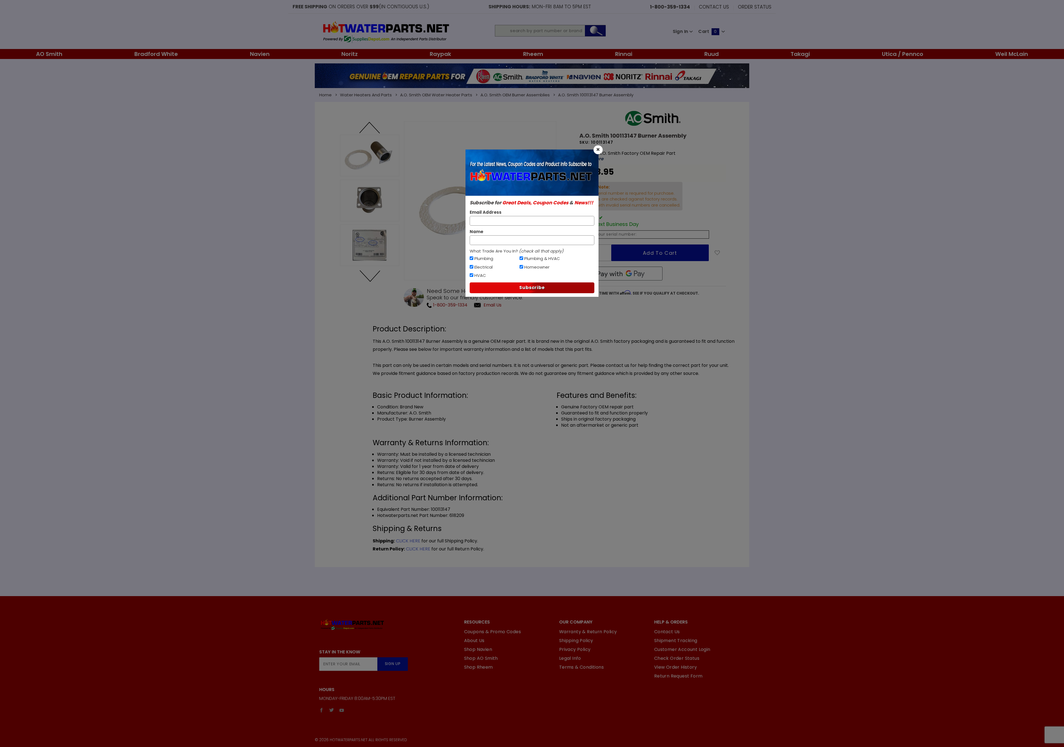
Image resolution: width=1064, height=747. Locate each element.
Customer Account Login (682, 649)
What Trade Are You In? (517, 251)
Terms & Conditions (581, 667)
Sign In (681, 31)
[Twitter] (331, 710)
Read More (591, 159)
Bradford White (156, 54)
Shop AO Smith (481, 658)
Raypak (440, 54)
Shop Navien (478, 649)
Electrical (483, 267)
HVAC (480, 275)
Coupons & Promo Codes (492, 631)
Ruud (711, 54)
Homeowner (536, 267)
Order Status (754, 6)
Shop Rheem (478, 667)
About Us (474, 640)
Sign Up (393, 663)
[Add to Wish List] (717, 252)
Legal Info (570, 658)
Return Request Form (678, 676)
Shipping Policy (576, 640)
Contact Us (714, 6)
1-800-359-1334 (449, 305)
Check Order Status (676, 658)
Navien (260, 54)
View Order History (675, 667)
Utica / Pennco (902, 54)
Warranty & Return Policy (588, 631)
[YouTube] (341, 710)
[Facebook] (321, 710)
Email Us (493, 305)
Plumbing (483, 258)
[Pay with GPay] (621, 273)
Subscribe (531, 287)
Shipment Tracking (675, 640)
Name (476, 232)
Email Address (486, 212)
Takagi (800, 54)
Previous (370, 128)
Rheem (533, 54)
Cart (707, 31)
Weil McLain (1011, 54)
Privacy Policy (575, 649)
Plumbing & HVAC (542, 258)
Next (370, 275)
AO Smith (49, 54)
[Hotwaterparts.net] (385, 31)
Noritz (349, 54)
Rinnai (623, 54)
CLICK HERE (408, 541)
